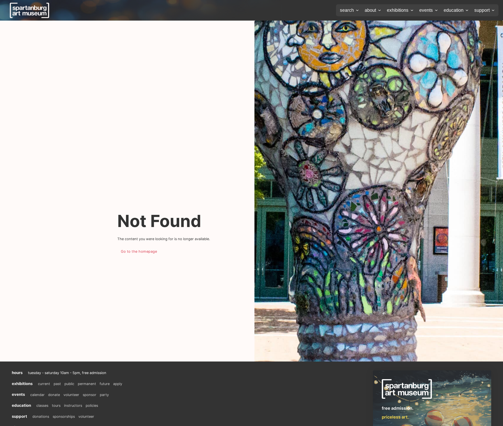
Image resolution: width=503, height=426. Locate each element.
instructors (73, 405)
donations (40, 416)
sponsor (89, 395)
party (104, 395)
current (44, 384)
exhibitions (397, 10)
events (426, 10)
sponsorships (64, 416)
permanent (87, 384)
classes (42, 405)
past (57, 384)
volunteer (71, 395)
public (69, 384)
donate (54, 395)
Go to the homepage (139, 251)
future (105, 384)
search (347, 10)
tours (56, 405)
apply (117, 384)
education (454, 10)
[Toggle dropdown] (357, 10)
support (482, 10)
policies (92, 405)
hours (17, 372)
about (370, 10)
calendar (37, 395)
